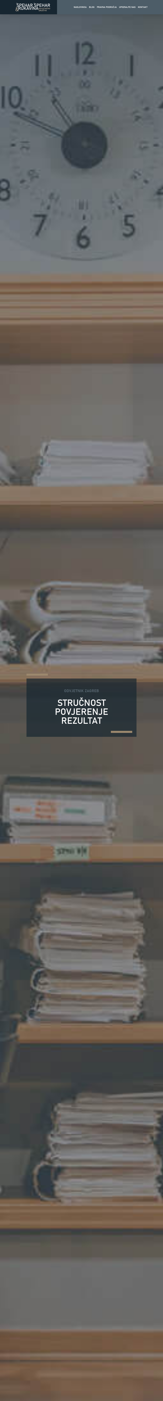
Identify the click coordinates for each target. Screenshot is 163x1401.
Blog (92, 7)
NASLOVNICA (80, 7)
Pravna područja (107, 7)
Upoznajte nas (127, 7)
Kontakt (142, 7)
